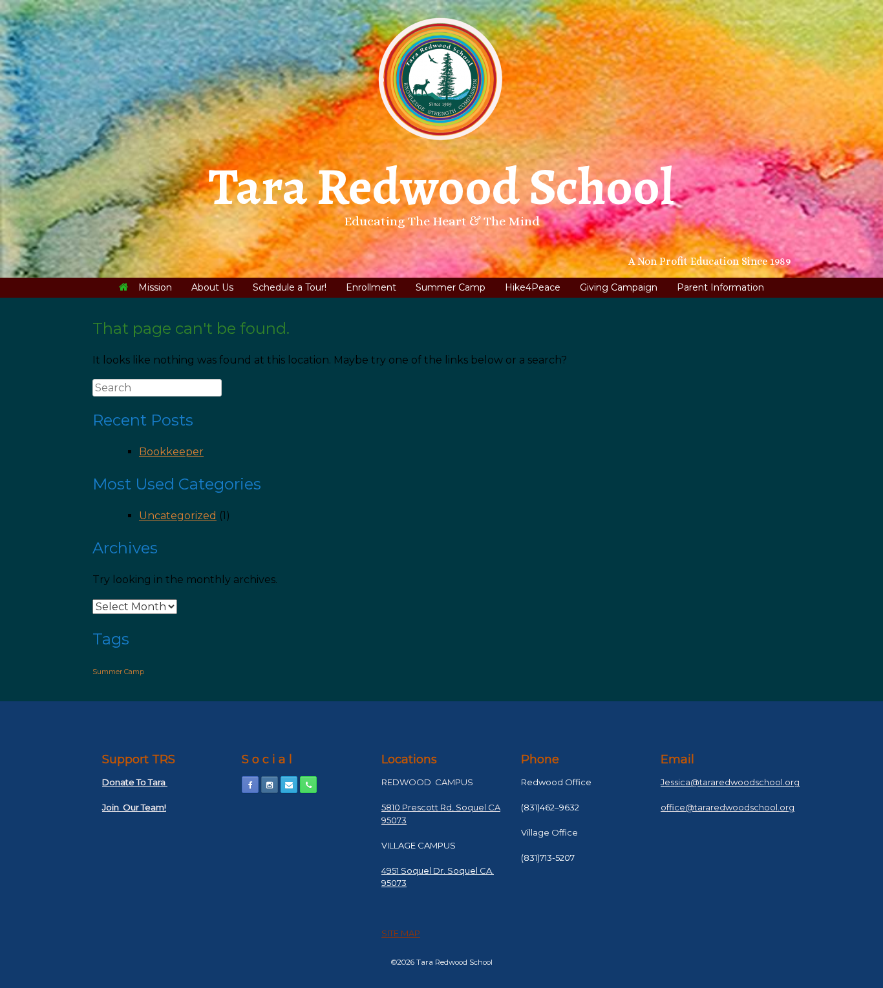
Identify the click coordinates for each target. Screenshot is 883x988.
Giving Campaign (618, 287)
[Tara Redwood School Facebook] (250, 784)
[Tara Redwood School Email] (289, 784)
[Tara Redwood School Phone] (308, 784)
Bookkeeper (171, 452)
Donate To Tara (134, 782)
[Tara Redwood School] (441, 79)
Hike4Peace (532, 287)
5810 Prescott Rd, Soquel (433, 807)
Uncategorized (178, 515)
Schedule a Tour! (289, 287)
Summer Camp (450, 287)
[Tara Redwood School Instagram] (269, 784)
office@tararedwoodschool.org (727, 807)
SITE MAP (400, 933)
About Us (212, 287)
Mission (155, 287)
